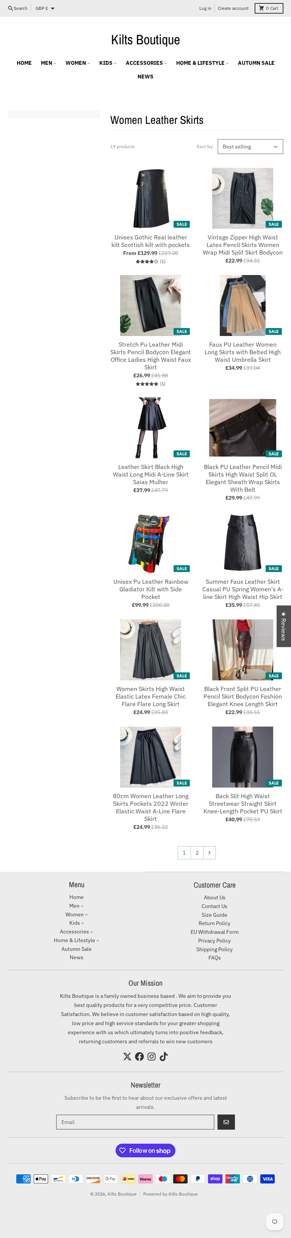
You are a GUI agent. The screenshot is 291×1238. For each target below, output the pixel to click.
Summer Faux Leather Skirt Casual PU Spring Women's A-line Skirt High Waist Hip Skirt (242, 589)
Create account (233, 8)
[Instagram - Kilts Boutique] (151, 1056)
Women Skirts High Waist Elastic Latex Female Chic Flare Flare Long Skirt (151, 696)
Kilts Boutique (145, 39)
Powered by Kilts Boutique (170, 1194)
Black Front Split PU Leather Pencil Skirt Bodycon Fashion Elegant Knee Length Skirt (242, 696)
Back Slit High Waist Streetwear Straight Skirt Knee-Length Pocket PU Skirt (242, 803)
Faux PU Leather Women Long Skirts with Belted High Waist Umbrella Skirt (243, 352)
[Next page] (209, 853)
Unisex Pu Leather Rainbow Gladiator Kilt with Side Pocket (150, 589)
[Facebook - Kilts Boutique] (139, 1056)
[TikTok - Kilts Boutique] (163, 1056)
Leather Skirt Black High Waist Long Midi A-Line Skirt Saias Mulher (151, 474)
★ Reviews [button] (284, 626)
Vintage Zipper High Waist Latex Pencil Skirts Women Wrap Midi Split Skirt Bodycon (243, 244)
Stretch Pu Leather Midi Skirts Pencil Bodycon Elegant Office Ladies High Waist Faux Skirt (150, 356)
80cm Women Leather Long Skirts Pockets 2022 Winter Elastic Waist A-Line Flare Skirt (150, 807)
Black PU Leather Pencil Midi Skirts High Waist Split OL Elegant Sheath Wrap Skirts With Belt (243, 478)
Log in (205, 8)
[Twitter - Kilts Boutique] (127, 1056)
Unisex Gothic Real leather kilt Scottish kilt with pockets (150, 241)
